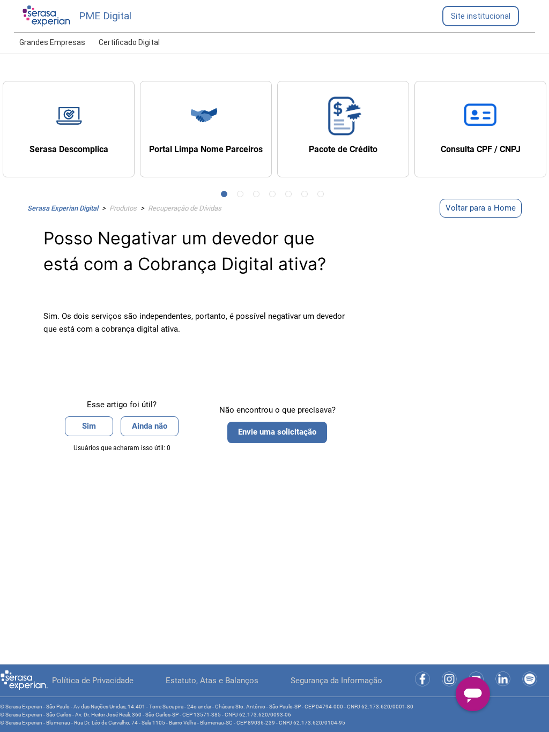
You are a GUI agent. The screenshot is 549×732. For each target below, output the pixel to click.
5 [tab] (290, 196)
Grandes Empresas (52, 42)
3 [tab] (258, 196)
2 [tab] (242, 196)
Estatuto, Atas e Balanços (212, 680)
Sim (89, 426)
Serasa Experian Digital (62, 208)
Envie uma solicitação (277, 432)
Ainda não (149, 426)
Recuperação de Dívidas (184, 208)
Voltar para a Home (481, 208)
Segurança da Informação (336, 680)
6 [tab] (306, 196)
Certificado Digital (129, 42)
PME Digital (105, 16)
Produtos (123, 208)
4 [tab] (274, 196)
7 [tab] (322, 196)
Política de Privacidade (92, 680)
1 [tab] (226, 196)
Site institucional (480, 16)
